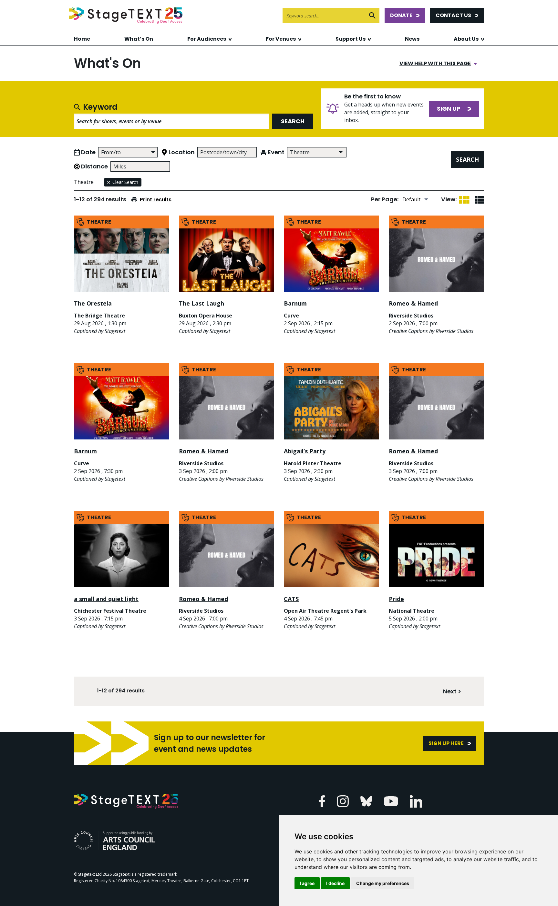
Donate (401, 15)
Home (82, 39)
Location (182, 152)
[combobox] (316, 152)
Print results (155, 199)
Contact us (453, 15)
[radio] (464, 199)
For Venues (281, 39)
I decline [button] (335, 883)
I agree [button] (307, 883)
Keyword (100, 107)
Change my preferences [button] (382, 883)
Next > (452, 691)
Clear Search (125, 182)
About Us (466, 39)
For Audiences (206, 39)
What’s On (138, 39)
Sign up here (446, 743)
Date (88, 152)
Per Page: (384, 199)
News (412, 39)
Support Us (351, 39)
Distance (94, 166)
